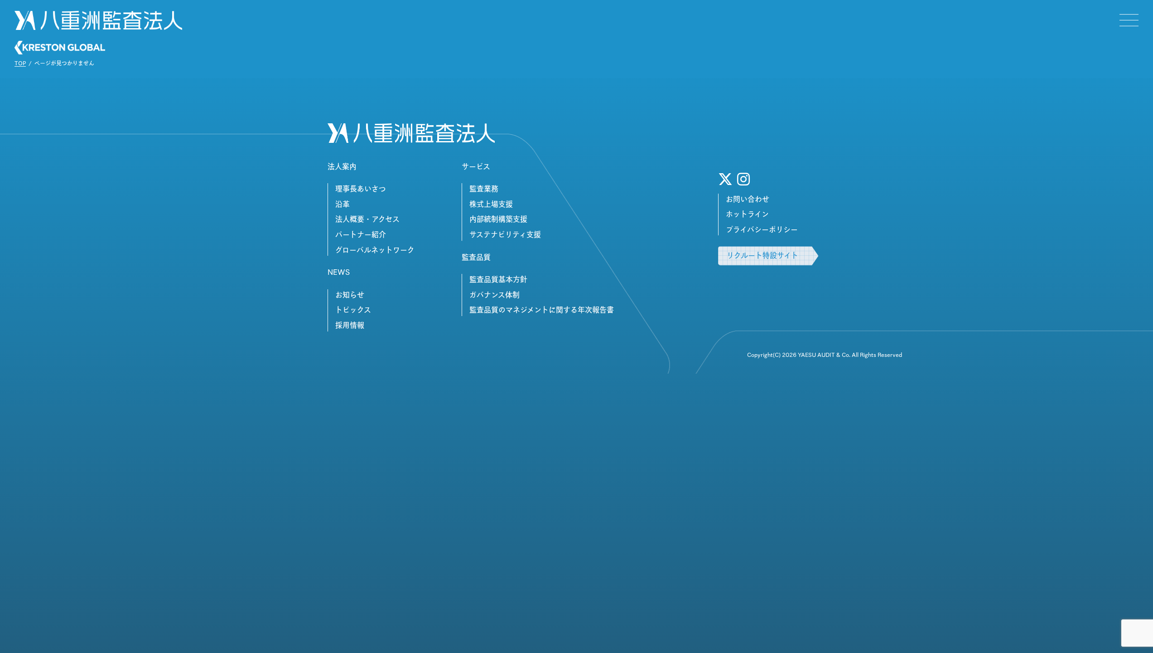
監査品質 (476, 257)
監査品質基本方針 (498, 279)
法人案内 (342, 166)
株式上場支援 (491, 204)
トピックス (353, 309)
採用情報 (349, 325)
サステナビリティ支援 (505, 234)
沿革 (342, 204)
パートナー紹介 (360, 234)
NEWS (339, 272)
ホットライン (747, 214)
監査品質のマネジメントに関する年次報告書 (541, 309)
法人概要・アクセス (367, 219)
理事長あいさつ (360, 188)
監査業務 (483, 188)
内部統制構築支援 (498, 219)
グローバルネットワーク (375, 249)
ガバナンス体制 (494, 294)
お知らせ (349, 294)
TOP (20, 63)
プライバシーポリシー (762, 229)
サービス (476, 166)
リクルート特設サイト (762, 255)
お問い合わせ (747, 199)
